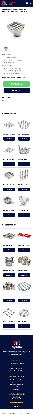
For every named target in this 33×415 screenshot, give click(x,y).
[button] (27, 3)
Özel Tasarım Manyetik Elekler (16, 77)
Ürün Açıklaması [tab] (6, 97)
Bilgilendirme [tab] (6, 101)
